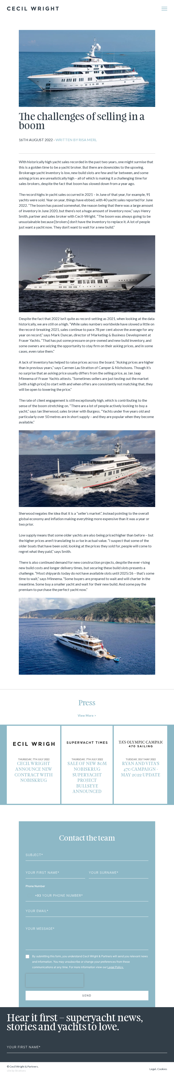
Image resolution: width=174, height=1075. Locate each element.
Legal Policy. (115, 967)
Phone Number (36, 886)
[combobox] (33, 895)
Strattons (20, 1070)
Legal (153, 1069)
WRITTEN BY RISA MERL (76, 140)
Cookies (162, 1069)
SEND (87, 995)
